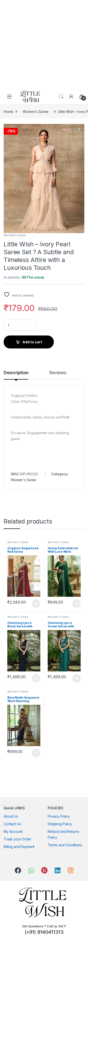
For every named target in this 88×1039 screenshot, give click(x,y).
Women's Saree (35, 111)
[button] (80, 129)
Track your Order (17, 839)
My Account (13, 831)
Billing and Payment (19, 847)
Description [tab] (16, 372)
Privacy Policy (59, 816)
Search (61, 96)
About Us (11, 816)
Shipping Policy (60, 824)
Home (8, 111)
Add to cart (32, 342)
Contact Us (12, 824)
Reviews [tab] (57, 372)
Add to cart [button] (36, 603)
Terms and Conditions (65, 845)
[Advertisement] (44, 44)
